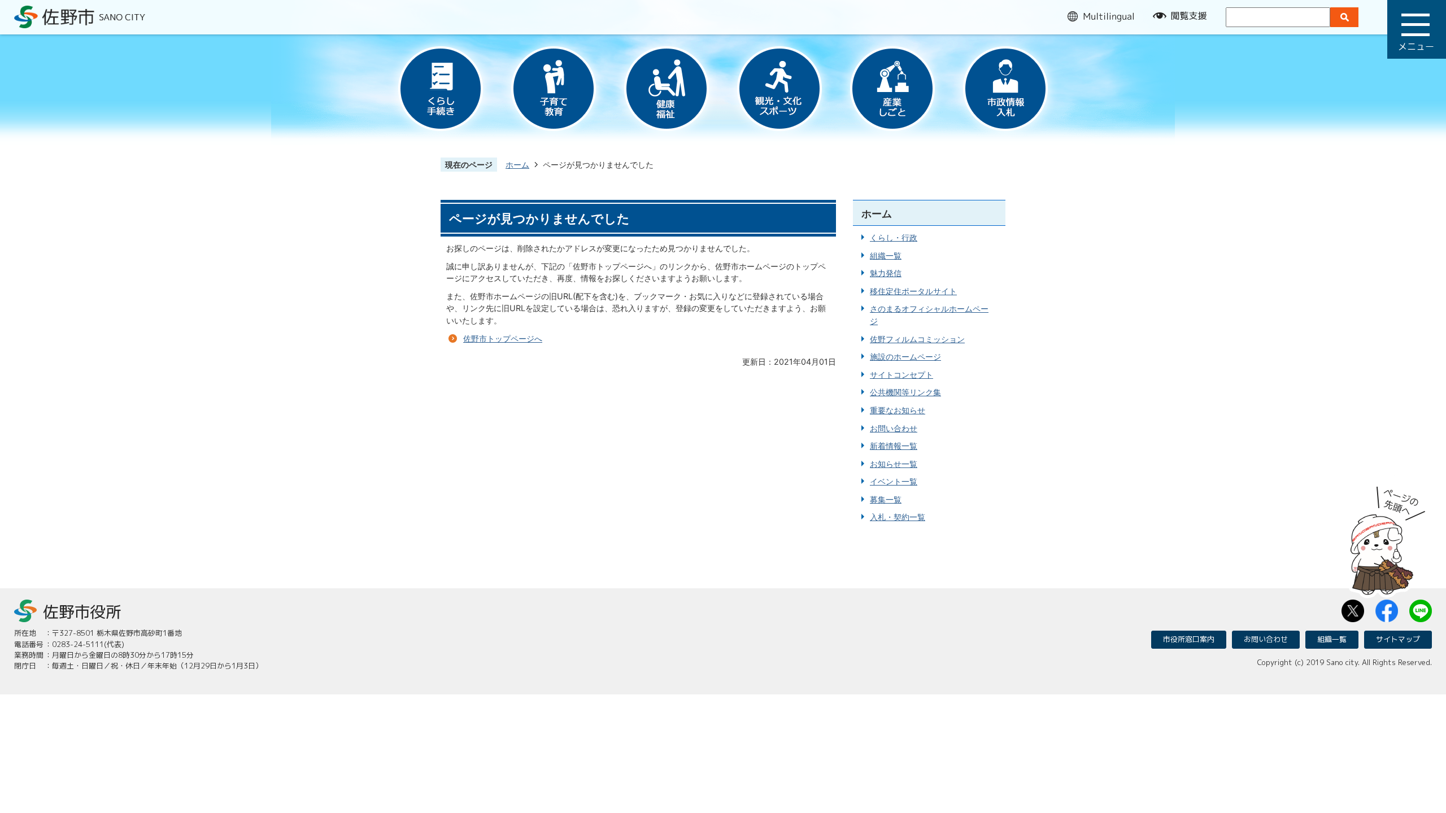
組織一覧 (885, 255)
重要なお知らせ (897, 410)
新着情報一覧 (893, 446)
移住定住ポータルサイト (913, 291)
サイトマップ (1398, 639)
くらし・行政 (893, 237)
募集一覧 (885, 499)
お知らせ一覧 (893, 464)
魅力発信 (885, 273)
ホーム (517, 164)
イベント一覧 (893, 481)
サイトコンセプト (901, 374)
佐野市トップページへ (502, 338)
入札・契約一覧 (897, 517)
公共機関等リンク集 (905, 392)
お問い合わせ (893, 428)
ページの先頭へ (1388, 536)
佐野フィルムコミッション (917, 339)
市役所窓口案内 (1188, 639)
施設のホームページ (905, 356)
